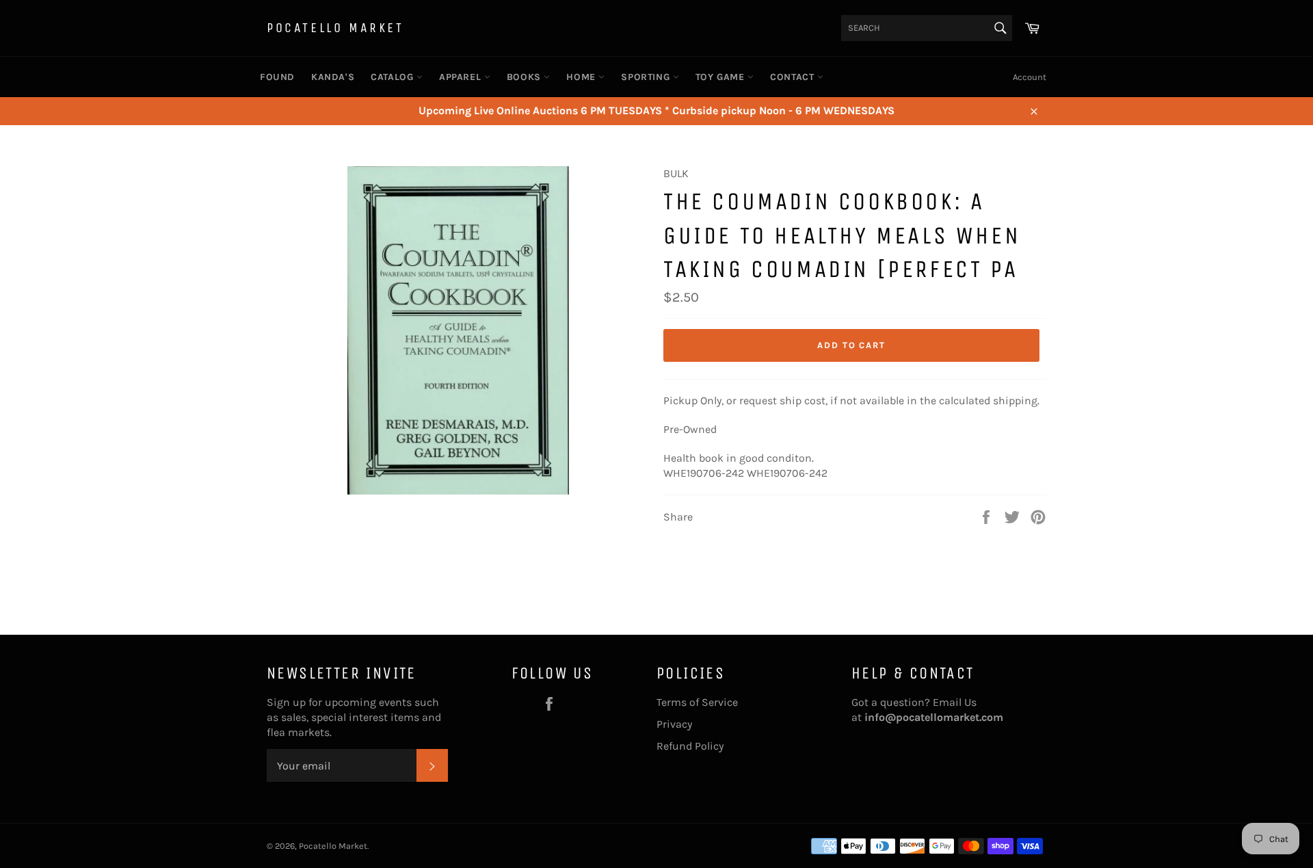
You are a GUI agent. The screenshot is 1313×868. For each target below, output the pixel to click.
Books (525, 77)
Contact (793, 77)
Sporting (646, 77)
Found (277, 77)
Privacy (674, 724)
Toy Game (721, 77)
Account (1029, 77)
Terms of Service (697, 702)
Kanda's (332, 77)
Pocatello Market (335, 28)
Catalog (393, 77)
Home (582, 77)
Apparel (461, 77)
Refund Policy (690, 745)
